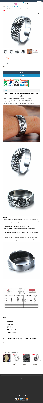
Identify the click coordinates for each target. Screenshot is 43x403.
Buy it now (21, 76)
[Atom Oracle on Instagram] (21, 395)
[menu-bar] (14, 4)
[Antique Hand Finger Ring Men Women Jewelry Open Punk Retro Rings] (36, 358)
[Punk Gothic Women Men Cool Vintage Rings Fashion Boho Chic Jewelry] (16, 358)
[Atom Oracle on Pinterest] (19, 395)
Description (5, 90)
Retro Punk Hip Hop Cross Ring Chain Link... (6, 363)
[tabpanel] (21, 29)
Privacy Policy (21, 386)
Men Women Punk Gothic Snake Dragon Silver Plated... (26, 363)
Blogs (21, 378)
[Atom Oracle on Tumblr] (23, 395)
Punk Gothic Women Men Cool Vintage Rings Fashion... (16, 363)
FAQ (21, 376)
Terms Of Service (21, 390)
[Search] (25, 4)
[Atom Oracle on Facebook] (16, 395)
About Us (21, 382)
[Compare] (39, 12)
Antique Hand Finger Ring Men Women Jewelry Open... (36, 363)
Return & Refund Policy (7, 345)
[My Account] (27, 4)
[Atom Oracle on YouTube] (25, 395)
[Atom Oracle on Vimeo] (27, 395)
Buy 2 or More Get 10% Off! (25, 1)
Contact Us (22, 384)
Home (21, 380)
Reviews (4, 347)
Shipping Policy (6, 343)
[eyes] (8, 63)
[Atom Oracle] (18, 4)
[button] (4, 70)
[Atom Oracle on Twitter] (17, 395)
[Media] (39, 14)
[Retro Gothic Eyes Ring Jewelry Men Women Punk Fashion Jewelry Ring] (21, 29)
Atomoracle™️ (20, 400)
